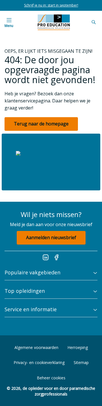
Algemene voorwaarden (36, 347)
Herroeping (77, 347)
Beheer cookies (51, 377)
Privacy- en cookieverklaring (39, 362)
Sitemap (81, 362)
